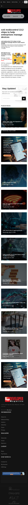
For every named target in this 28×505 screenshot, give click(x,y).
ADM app (3, 467)
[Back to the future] (1, 2)
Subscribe (3, 438)
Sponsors (3, 443)
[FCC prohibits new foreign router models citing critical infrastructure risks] (14, 322)
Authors (3, 422)
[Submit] (22, 16)
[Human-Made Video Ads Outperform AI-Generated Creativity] (14, 117)
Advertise (3, 424)
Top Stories (4, 453)
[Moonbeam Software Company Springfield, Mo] (14, 489)
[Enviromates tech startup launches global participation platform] (14, 347)
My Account (4, 464)
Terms (2, 427)
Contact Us (4, 461)
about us (3, 417)
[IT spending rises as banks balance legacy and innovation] (14, 298)
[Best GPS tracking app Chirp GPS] (14, 493)
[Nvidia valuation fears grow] (14, 175)
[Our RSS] (1, 6)
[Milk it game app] (14, 498)
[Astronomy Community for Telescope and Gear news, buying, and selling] (14, 503)
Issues (2, 440)
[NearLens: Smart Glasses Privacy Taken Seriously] (14, 131)
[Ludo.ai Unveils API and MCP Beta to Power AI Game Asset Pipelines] (14, 249)
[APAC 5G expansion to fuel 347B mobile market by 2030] (14, 199)
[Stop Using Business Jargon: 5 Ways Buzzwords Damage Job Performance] (14, 274)
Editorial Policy (5, 419)
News (2, 451)
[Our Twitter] (23, 2)
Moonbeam (9, 410)
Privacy (3, 430)
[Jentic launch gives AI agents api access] (14, 223)
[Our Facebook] (19, 2)
